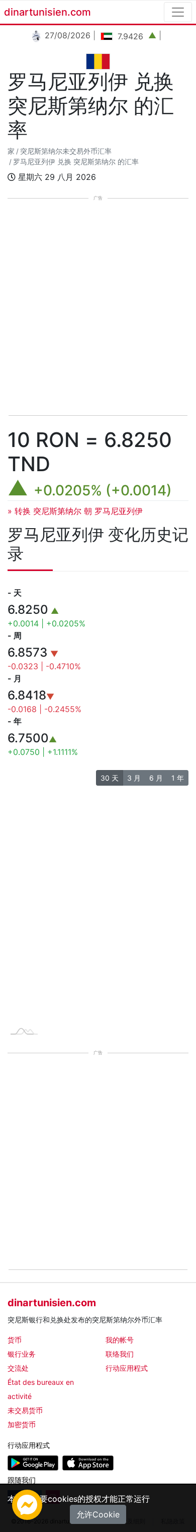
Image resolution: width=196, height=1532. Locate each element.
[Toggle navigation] (178, 12)
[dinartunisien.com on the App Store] (87, 1462)
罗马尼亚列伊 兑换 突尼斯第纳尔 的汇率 (76, 162)
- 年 (15, 721)
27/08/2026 (66, 35)
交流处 (18, 1368)
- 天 (15, 593)
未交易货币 (25, 1410)
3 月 (134, 778)
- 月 (15, 678)
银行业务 (22, 1354)
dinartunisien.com (47, 12)
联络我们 (120, 1354)
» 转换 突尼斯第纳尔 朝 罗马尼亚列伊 (75, 511)
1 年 (177, 778)
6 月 (156, 778)
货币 (15, 1339)
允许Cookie (98, 1514)
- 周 (15, 635)
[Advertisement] (98, 308)
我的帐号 (120, 1339)
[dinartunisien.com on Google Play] (33, 1462)
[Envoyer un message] (27, 1504)
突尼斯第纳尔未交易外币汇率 (66, 151)
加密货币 (22, 1424)
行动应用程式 (127, 1368)
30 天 (110, 778)
